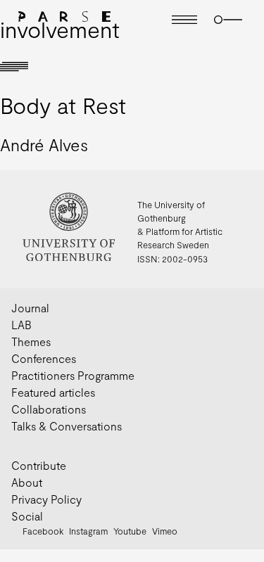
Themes (31, 341)
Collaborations (48, 409)
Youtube (129, 531)
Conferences (43, 358)
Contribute (38, 465)
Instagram (88, 531)
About (26, 482)
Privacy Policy (46, 499)
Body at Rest (63, 104)
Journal (30, 307)
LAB (21, 324)
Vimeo (164, 531)
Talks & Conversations (66, 426)
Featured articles (53, 392)
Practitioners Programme (72, 375)
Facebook (43, 531)
